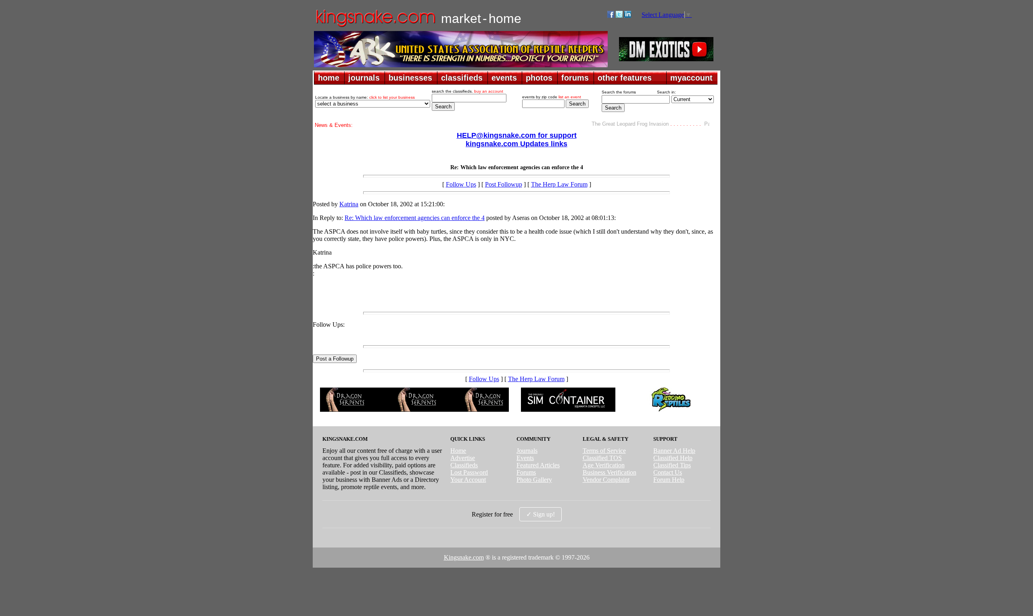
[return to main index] (375, 26)
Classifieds (464, 465)
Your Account (468, 479)
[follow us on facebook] (610, 15)
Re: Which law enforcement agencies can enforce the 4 (415, 217)
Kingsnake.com (464, 557)
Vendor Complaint (606, 479)
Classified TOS (602, 457)
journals (364, 77)
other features (625, 77)
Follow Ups (461, 184)
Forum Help (668, 479)
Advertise (462, 457)
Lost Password (469, 472)
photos (539, 77)
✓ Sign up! (540, 514)
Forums (526, 472)
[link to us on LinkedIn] (627, 15)
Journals (526, 450)
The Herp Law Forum (559, 184)
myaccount (691, 77)
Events (525, 457)
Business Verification (609, 472)
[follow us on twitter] (619, 15)
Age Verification (604, 465)
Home (458, 450)
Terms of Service (604, 450)
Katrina (348, 204)
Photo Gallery (534, 479)
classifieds (462, 77)
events (504, 77)
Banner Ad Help (674, 450)
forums (575, 77)
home (328, 77)
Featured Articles (538, 465)
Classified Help (672, 457)
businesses (410, 77)
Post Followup (503, 184)
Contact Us (667, 472)
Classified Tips (672, 465)
